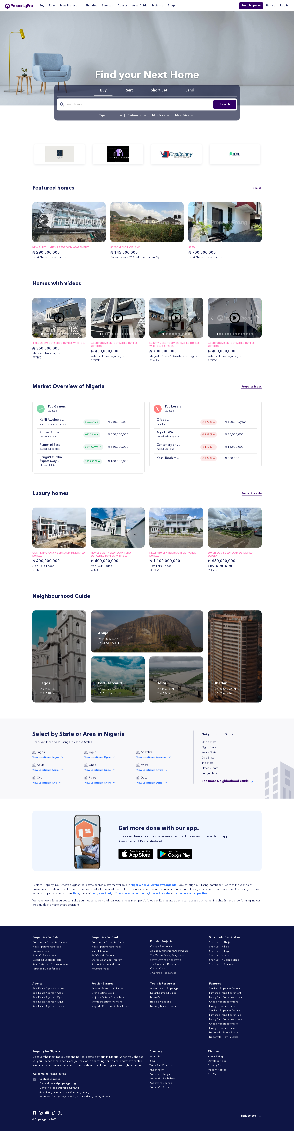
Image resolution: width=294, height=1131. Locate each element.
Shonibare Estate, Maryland (107, 1002)
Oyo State (208, 757)
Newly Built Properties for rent (226, 997)
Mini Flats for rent (101, 951)
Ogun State (209, 747)
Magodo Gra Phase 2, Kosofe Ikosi (110, 1006)
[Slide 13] (133, 334)
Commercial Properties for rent (108, 942)
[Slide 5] (56, 334)
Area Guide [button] (139, 5)
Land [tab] (189, 90)
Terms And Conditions (161, 1065)
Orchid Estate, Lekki (102, 993)
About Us (154, 1057)
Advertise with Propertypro (165, 988)
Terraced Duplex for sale (46, 969)
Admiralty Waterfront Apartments (169, 951)
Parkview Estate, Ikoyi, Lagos (107, 988)
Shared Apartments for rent (106, 960)
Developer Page (217, 1061)
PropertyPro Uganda (160, 1083)
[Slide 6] (59, 334)
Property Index (251, 386)
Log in (284, 5)
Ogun (92, 752)
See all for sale (252, 493)
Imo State (207, 763)
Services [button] (107, 5)
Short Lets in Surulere (221, 964)
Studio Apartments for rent (106, 964)
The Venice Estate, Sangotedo (167, 955)
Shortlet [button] (91, 5)
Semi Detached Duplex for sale (50, 964)
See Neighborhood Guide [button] (225, 781)
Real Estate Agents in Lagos (48, 988)
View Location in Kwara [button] (149, 770)
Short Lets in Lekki (219, 955)
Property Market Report (163, 1006)
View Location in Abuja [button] (45, 770)
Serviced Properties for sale (224, 1011)
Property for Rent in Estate (223, 1037)
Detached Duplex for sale (46, 960)
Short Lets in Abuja (219, 942)
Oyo (39, 777)
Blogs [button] (171, 5)
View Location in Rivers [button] (97, 783)
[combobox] (110, 115)
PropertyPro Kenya (159, 1074)
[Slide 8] (65, 334)
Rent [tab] (129, 90)
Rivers (92, 777)
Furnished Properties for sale (225, 1015)
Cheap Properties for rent (223, 1002)
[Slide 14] (135, 334)
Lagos (41, 752)
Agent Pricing (215, 1057)
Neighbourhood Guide (163, 993)
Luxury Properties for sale (223, 1028)
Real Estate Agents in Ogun (48, 1002)
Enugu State (209, 773)
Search (225, 104)
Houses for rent (100, 969)
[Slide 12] (76, 334)
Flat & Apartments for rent (106, 947)
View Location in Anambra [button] (151, 757)
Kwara (145, 765)
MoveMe (155, 997)
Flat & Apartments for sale (47, 947)
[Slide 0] (42, 334)
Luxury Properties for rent (223, 1006)
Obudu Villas (157, 968)
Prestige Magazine (160, 1002)
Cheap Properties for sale (223, 1024)
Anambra (147, 752)
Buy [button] (41, 5)
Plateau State (210, 768)
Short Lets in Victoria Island (224, 960)
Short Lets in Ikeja (219, 947)
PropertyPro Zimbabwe (162, 1079)
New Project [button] (68, 5)
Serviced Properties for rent (224, 988)
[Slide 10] (71, 334)
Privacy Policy (156, 1070)
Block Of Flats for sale (44, 955)
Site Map (213, 1074)
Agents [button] (122, 5)
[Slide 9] (68, 334)
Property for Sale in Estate (223, 1033)
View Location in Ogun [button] (97, 757)
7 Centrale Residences (163, 973)
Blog (152, 1061)
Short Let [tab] (159, 90)
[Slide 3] (50, 334)
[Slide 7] (62, 334)
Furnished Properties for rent (225, 993)
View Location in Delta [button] (149, 783)
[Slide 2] (47, 334)
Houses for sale (41, 951)
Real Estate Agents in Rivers (48, 1006)
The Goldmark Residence (164, 964)
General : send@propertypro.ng (57, 1083)
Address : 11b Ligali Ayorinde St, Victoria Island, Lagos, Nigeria (74, 1097)
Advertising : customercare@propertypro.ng (64, 1092)
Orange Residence (161, 946)
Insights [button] (157, 5)
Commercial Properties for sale (49, 942)
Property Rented (217, 1070)
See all (257, 188)
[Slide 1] (45, 334)
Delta (144, 777)
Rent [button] (52, 5)
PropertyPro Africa (159, 1087)
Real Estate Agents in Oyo (47, 997)
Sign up (270, 5)
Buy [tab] (103, 90)
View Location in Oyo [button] (44, 783)
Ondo (92, 765)
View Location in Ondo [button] (97, 770)
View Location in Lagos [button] (45, 757)
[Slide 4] (53, 334)
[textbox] (110, 115)
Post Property (251, 5)
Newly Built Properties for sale (226, 1019)
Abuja (40, 765)
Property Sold (215, 1065)
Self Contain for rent (102, 955)
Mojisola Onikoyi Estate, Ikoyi (107, 997)
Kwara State (209, 752)
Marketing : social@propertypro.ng (59, 1088)
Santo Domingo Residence (165, 960)
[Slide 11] (73, 334)
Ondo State (209, 742)
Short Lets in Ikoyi (219, 951)
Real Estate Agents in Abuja (48, 993)
